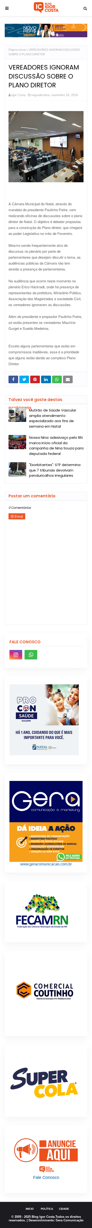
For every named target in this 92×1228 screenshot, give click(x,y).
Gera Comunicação (70, 1220)
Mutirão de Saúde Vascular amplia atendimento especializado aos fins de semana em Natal (52, 418)
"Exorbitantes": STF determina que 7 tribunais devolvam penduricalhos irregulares (54, 470)
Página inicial (17, 49)
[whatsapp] (31, 654)
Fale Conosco (46, 1177)
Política (47, 1208)
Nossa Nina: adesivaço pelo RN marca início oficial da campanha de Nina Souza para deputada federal (56, 445)
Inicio (30, 1208)
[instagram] (15, 654)
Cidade (64, 1208)
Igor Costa (18, 95)
